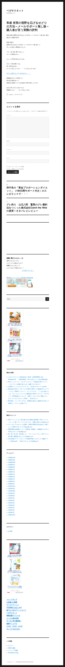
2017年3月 (11, 507)
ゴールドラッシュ (13, 605)
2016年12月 (11, 515)
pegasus (11, 94)
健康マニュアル (12, 624)
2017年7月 (11, 498)
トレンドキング (12, 599)
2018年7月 (11, 469)
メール (9, 149)
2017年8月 (11, 496)
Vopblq (33, 441)
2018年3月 (11, 479)
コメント (9, 115)
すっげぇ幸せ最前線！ (14, 621)
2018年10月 (11, 462)
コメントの (13, 650)
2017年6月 (11, 500)
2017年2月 (11, 510)
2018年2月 (11, 481)
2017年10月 (11, 491)
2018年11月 (11, 460)
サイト (8, 158)
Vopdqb (20, 431)
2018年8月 (11, 467)
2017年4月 (11, 505)
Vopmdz (26, 427)
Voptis (43, 422)
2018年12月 (11, 457)
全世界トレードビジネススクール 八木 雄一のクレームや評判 (27, 386)
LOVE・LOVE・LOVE (15, 626)
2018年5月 (11, 474)
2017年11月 (11, 488)
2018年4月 (11, 476)
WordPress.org (13, 653)
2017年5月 (11, 503)
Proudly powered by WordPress (24, 662)
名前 (8, 141)
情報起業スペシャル (13, 616)
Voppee (27, 436)
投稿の (11, 648)
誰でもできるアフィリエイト (16, 610)
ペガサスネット (15, 10)
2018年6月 (11, 472)
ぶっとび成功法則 (13, 618)
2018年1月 (11, 484)
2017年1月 (11, 512)
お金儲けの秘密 (12, 602)
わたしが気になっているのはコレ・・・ (19, 73)
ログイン (11, 645)
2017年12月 (11, 486)
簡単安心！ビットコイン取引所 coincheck (20, 277)
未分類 (10, 531)
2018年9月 (11, 465)
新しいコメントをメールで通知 (16, 166)
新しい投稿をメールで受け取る (16, 169)
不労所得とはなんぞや (14, 608)
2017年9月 (11, 493)
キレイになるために (13, 629)
